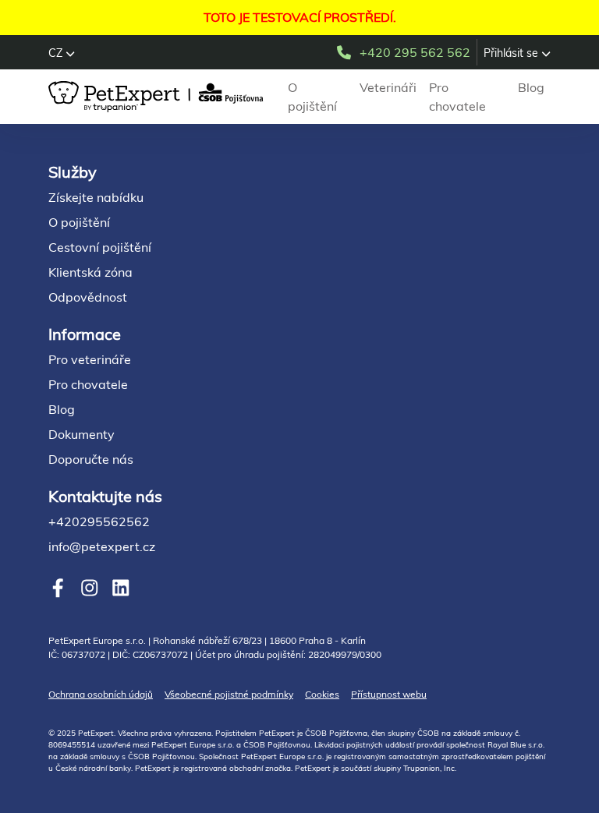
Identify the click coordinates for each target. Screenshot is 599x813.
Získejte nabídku (96, 197)
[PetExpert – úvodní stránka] (158, 96)
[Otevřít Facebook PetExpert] (58, 588)
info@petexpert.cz (101, 546)
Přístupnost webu (389, 694)
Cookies (322, 694)
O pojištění (312, 97)
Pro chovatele (457, 97)
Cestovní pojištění (99, 247)
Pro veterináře (89, 359)
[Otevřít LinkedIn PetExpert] (120, 588)
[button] (61, 53)
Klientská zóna (90, 272)
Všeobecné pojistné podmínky (229, 694)
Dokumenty (81, 434)
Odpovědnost (87, 297)
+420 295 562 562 (415, 52)
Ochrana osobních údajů (100, 694)
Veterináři (388, 87)
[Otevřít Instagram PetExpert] (89, 588)
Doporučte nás (90, 459)
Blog (531, 87)
